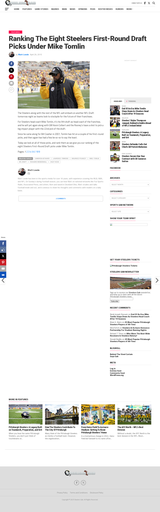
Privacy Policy (62, 492)
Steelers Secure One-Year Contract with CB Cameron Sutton (134, 158)
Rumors (120, 9)
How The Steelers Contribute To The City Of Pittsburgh (60, 428)
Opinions (82, 9)
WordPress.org (117, 375)
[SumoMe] (3, 275)
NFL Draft (23, 162)
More (129, 9)
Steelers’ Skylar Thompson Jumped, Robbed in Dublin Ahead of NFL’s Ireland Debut (136, 123)
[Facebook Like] (3, 250)
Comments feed (117, 372)
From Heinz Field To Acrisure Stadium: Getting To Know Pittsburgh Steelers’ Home (94, 430)
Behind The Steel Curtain (121, 354)
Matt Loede (23, 54)
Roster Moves (105, 9)
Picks (92, 9)
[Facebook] (3, 243)
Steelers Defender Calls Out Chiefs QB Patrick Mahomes (134, 145)
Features (27, 9)
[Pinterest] (3, 262)
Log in (113, 368)
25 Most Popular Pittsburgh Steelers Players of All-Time (130, 323)
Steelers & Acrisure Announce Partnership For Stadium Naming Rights (130, 329)
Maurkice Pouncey (79, 158)
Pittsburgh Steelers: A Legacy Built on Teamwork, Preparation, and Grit (136, 135)
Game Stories (41, 9)
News (72, 9)
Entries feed (115, 370)
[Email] (3, 268)
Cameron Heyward (42, 158)
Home (16, 9)
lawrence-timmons (60, 158)
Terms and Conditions (79, 492)
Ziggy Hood (54, 162)
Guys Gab (114, 356)
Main (64, 9)
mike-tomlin (94, 158)
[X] (3, 256)
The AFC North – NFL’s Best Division (130, 428)
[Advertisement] (80, 19)
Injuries (55, 9)
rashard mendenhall (38, 162)
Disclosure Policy (96, 492)
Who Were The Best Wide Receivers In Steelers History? (130, 334)
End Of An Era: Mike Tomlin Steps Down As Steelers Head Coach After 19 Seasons (135, 111)
